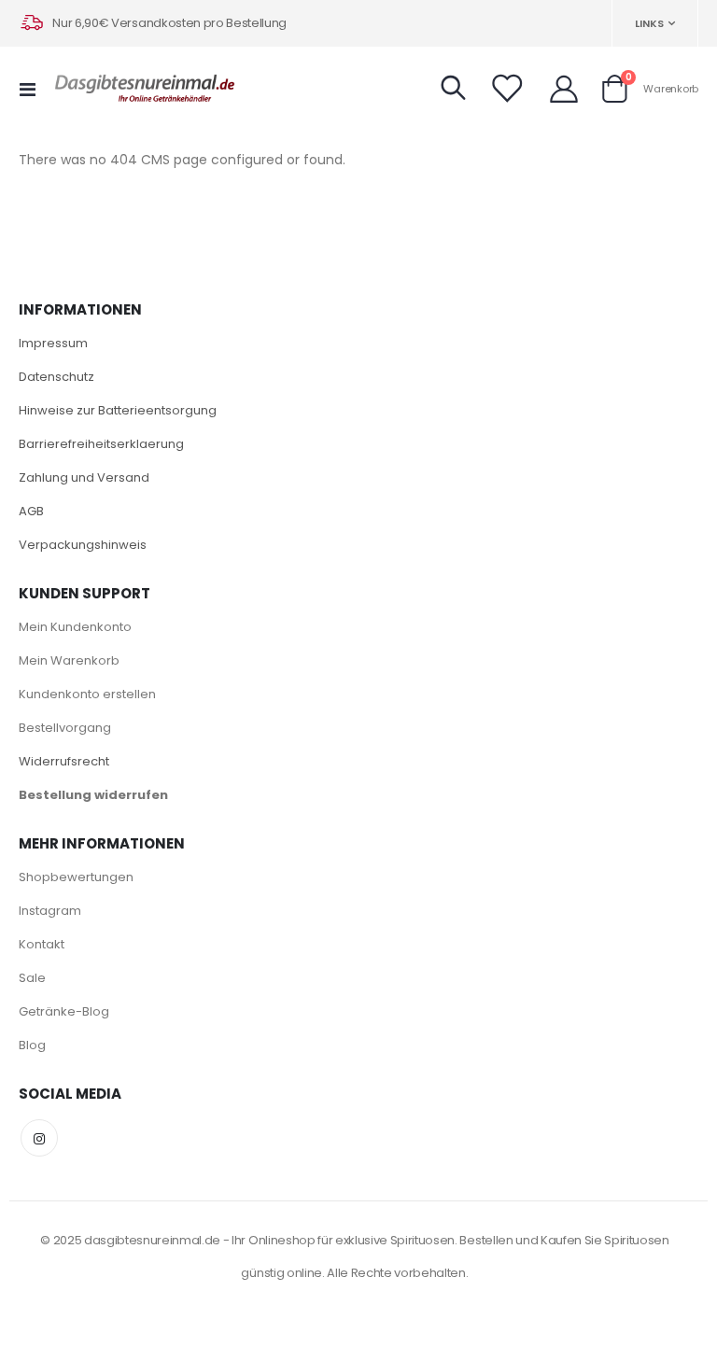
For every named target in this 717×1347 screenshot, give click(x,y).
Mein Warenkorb (69, 660)
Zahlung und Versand (84, 477)
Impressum (53, 343)
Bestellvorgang (65, 728)
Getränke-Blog (64, 1011)
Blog (32, 1045)
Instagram (50, 910)
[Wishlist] (506, 89)
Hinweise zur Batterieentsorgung (118, 410)
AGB (31, 511)
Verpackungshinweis (83, 545)
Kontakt (41, 944)
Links (649, 23)
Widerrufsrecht (64, 761)
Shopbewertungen (76, 877)
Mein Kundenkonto (75, 627)
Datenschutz (56, 377)
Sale (32, 978)
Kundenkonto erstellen (87, 694)
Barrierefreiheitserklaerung (101, 444)
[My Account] (564, 89)
